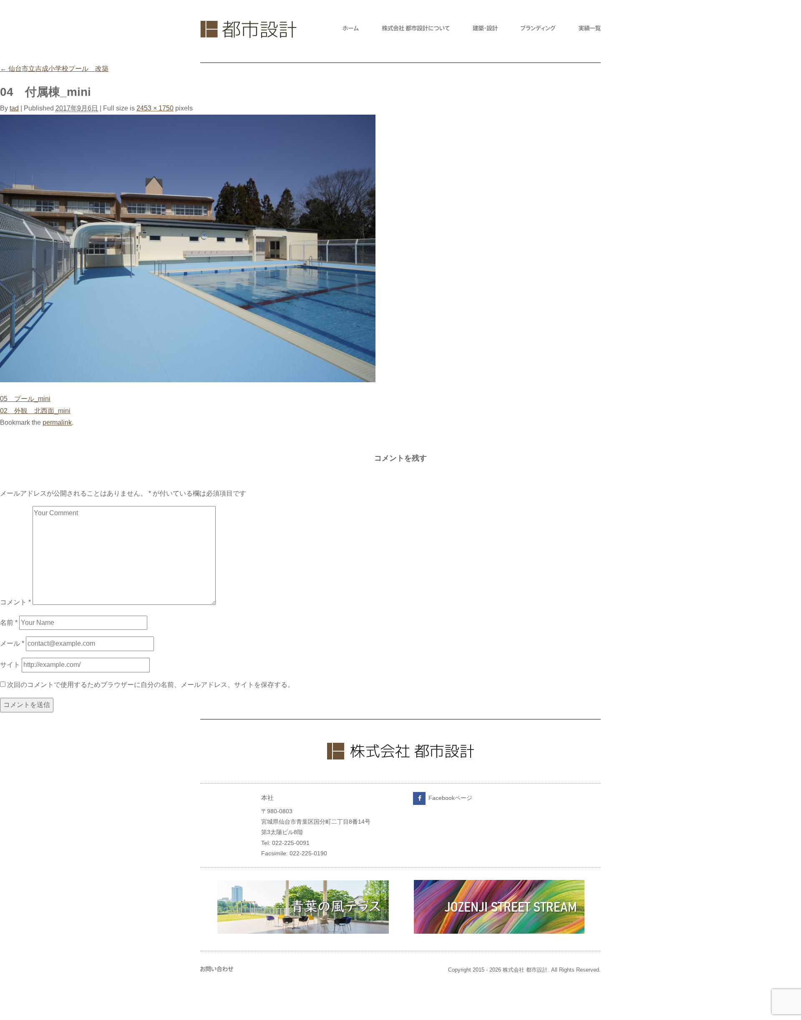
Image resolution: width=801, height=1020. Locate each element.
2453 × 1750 (155, 108)
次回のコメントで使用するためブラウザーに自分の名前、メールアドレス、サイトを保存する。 (150, 684)
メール (12, 643)
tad (14, 108)
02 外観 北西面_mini (35, 410)
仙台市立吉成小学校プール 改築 (54, 68)
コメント (15, 602)
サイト (10, 664)
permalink (57, 422)
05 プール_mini (25, 398)
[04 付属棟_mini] (187, 379)
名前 (9, 622)
